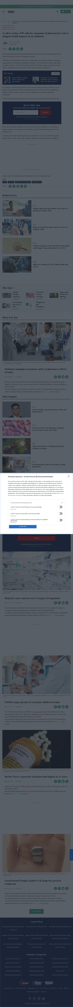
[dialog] (36, 503)
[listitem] (36, 503)
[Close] (69, 477)
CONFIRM (22, 526)
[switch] (60, 507)
